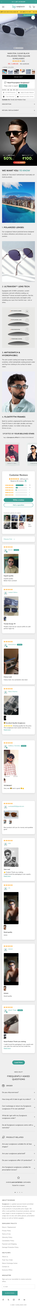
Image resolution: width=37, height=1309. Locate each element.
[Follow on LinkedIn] (24, 1300)
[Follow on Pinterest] (19, 1300)
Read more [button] (7, 730)
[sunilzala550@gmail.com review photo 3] (11, 821)
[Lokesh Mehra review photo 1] (18, 606)
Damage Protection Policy (10, 1247)
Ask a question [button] (18, 505)
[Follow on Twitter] (8, 1300)
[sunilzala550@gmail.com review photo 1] (18, 814)
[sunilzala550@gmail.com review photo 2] (6, 821)
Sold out (18, 77)
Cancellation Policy (8, 1241)
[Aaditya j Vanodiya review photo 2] (6, 780)
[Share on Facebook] (8, 90)
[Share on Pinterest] (14, 90)
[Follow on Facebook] (3, 1300)
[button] (17, 61)
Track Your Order (7, 1260)
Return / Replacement (9, 1227)
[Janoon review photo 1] (18, 969)
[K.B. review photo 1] (18, 857)
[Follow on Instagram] (14, 1300)
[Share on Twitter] (11, 90)
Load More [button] (18, 1062)
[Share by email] (17, 90)
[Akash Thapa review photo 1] (18, 1024)
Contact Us (5, 1267)
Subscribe (10, 1293)
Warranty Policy (7, 1237)
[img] (8, 547)
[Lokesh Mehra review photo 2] (6, 618)
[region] (18, 1182)
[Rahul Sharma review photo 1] (18, 705)
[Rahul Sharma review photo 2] (6, 718)
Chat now (23, 86)
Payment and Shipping (9, 1244)
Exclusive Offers (7, 1270)
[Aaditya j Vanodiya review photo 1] (18, 764)
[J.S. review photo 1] (18, 908)
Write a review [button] (18, 500)
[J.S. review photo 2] (6, 927)
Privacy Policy (6, 1231)
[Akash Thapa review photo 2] (6, 1036)
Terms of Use (6, 1234)
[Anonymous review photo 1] (18, 661)
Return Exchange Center (9, 1263)
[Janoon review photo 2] (6, 988)
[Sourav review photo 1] (18, 563)
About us (5, 1257)
